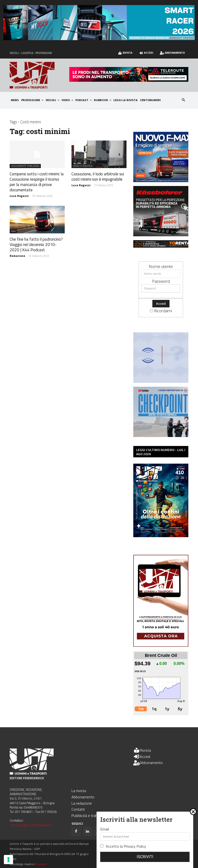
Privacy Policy (135, 846)
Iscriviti (145, 856)
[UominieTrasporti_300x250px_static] (163, 234)
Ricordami (163, 310)
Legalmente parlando (25, 166)
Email (104, 829)
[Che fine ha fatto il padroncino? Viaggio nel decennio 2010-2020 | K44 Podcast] (37, 219)
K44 (13, 231)
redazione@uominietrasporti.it (31, 825)
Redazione (17, 256)
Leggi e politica (82, 166)
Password (161, 281)
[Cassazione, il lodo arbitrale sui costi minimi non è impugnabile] (99, 154)
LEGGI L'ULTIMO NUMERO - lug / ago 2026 (160, 451)
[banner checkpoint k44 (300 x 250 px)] (163, 435)
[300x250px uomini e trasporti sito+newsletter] (163, 180)
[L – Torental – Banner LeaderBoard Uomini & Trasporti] (163, 246)
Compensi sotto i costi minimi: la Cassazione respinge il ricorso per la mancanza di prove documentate (37, 182)
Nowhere (41, 864)
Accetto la (126, 846)
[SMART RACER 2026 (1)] (99, 38)
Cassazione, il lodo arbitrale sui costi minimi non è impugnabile (97, 176)
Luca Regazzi (19, 196)
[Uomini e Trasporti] (39, 75)
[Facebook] (76, 831)
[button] (184, 100)
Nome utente (161, 266)
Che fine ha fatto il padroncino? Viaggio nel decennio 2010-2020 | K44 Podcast (36, 244)
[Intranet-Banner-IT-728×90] (128, 80)
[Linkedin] (87, 831)
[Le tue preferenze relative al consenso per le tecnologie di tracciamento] (8, 859)
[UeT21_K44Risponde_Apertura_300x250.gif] (163, 381)
